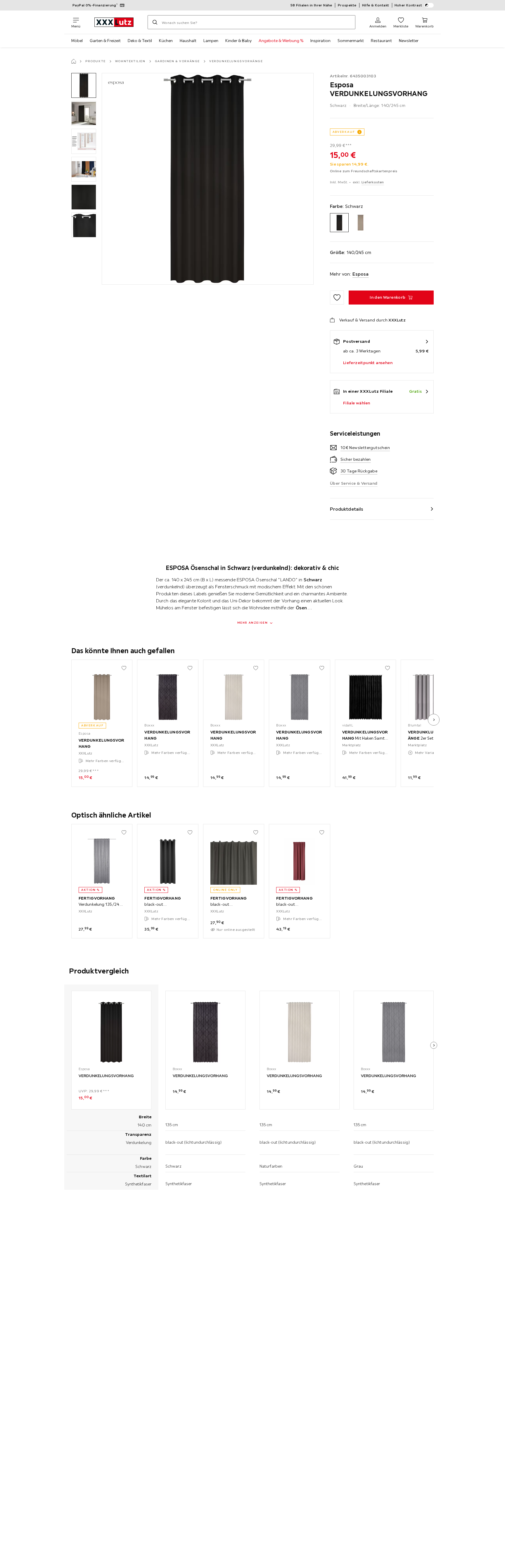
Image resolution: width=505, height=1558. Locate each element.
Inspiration (320, 40)
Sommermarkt (351, 40)
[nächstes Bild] (434, 720)
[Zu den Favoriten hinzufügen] (337, 298)
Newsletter (408, 40)
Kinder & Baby (238, 40)
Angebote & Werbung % (281, 40)
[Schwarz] (339, 222)
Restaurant (381, 40)
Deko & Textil (140, 40)
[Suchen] (155, 22)
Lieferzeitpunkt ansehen (367, 362)
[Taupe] (360, 222)
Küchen (166, 40)
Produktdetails (346, 509)
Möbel (77, 40)
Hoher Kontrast (408, 5)
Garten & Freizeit (105, 40)
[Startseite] (73, 61)
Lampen (210, 40)
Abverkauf (344, 132)
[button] (83, 85)
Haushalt (188, 40)
